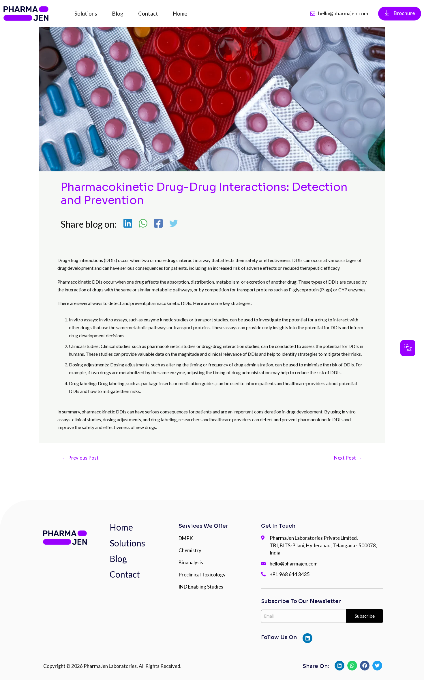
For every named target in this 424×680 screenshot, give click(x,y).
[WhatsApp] (143, 223)
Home (180, 13)
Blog (117, 13)
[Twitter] (173, 223)
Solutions (85, 13)
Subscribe (365, 616)
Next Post (348, 458)
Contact (148, 13)
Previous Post (80, 458)
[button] (407, 348)
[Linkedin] (127, 223)
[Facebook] (158, 223)
